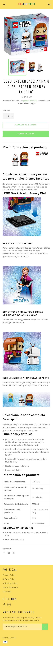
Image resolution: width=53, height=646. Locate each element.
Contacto (7, 591)
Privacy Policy (9, 575)
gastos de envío (30, 100)
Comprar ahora (25, 134)
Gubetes (12, 638)
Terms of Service (10, 587)
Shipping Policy (10, 583)
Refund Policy (9, 579)
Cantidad (6, 110)
